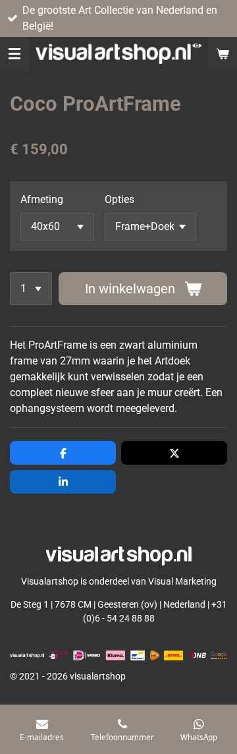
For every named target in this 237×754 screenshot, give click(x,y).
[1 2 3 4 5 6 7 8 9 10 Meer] (31, 288)
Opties (119, 199)
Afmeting (41, 199)
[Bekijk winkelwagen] (222, 54)
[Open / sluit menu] (14, 54)
